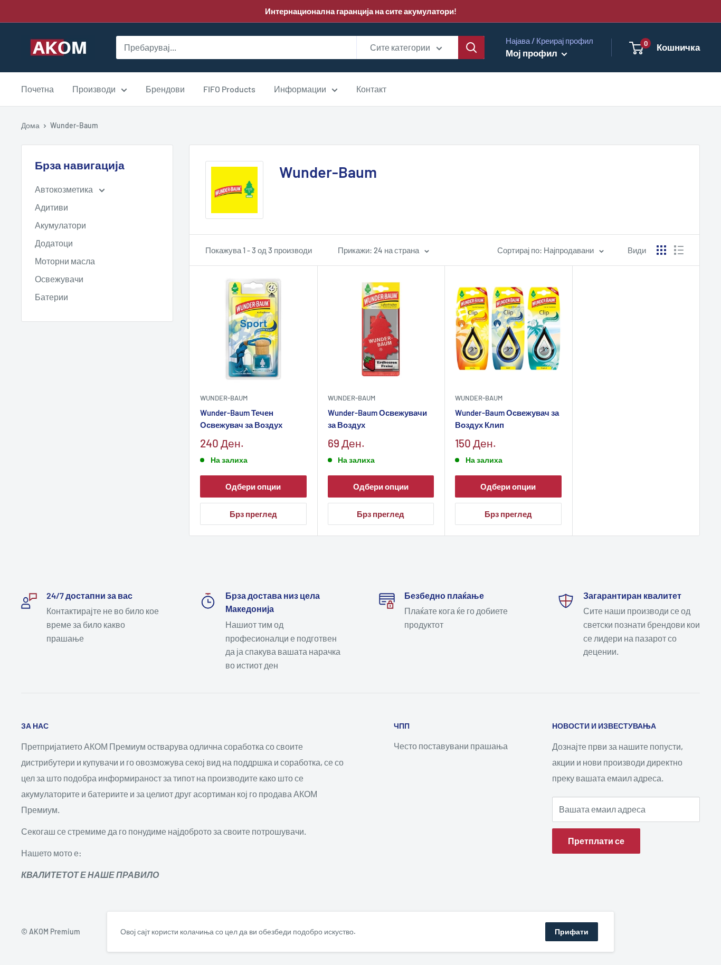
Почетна (37, 89)
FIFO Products (229, 89)
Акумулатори (60, 225)
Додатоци (54, 243)
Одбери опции (253, 486)
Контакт (371, 89)
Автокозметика (64, 189)
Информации (300, 89)
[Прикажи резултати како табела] (661, 250)
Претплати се (596, 841)
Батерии (51, 297)
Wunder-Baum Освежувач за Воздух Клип (507, 418)
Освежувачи (59, 279)
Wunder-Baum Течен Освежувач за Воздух (241, 418)
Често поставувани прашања (451, 746)
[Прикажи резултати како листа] (679, 250)
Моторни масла (65, 261)
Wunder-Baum (224, 398)
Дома (30, 125)
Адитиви (51, 207)
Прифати (572, 931)
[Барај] (471, 47)
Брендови (165, 89)
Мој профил (532, 52)
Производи (94, 89)
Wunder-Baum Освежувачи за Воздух (377, 418)
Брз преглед (253, 514)
